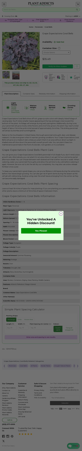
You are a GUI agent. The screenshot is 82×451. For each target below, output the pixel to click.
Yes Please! (41, 231)
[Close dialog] (61, 213)
